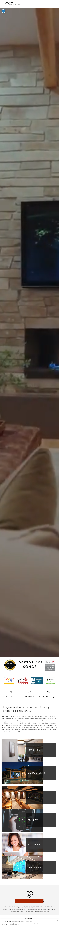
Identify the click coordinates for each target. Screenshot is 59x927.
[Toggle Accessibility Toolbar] (3, 11)
